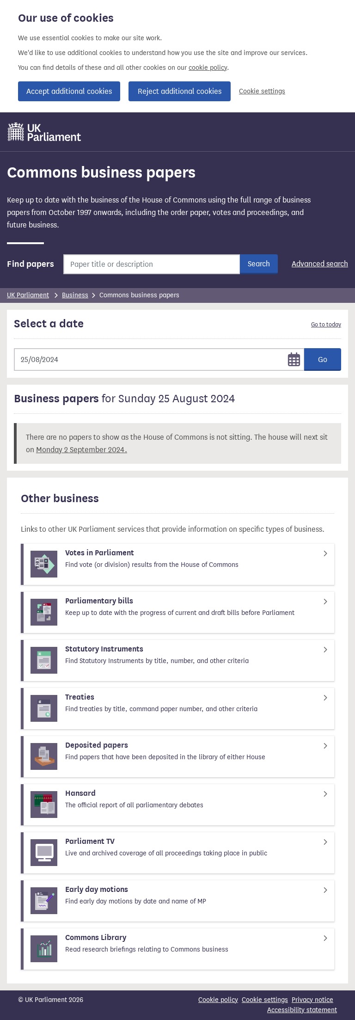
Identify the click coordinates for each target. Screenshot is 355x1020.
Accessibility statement (302, 1010)
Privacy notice (312, 1000)
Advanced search (320, 263)
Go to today (326, 324)
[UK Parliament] (44, 132)
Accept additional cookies (69, 91)
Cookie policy (218, 1000)
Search (259, 263)
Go (322, 359)
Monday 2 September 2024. (81, 449)
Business (75, 295)
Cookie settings (262, 91)
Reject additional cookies (179, 91)
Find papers (30, 264)
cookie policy (208, 68)
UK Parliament (28, 295)
